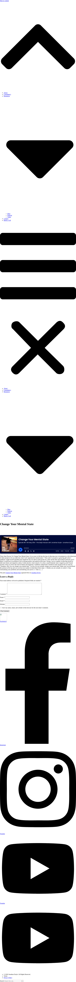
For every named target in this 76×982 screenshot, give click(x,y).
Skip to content (4, 1)
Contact (6, 218)
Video (9, 217)
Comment (3, 594)
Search (2, 981)
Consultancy (7, 94)
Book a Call (7, 220)
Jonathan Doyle (36, 573)
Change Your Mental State (13, 573)
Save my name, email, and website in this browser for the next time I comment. (25, 608)
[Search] (22, 981)
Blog (8, 213)
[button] (38, 304)
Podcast (9, 215)
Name (2, 597)
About (5, 93)
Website (2, 604)
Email (2, 601)
